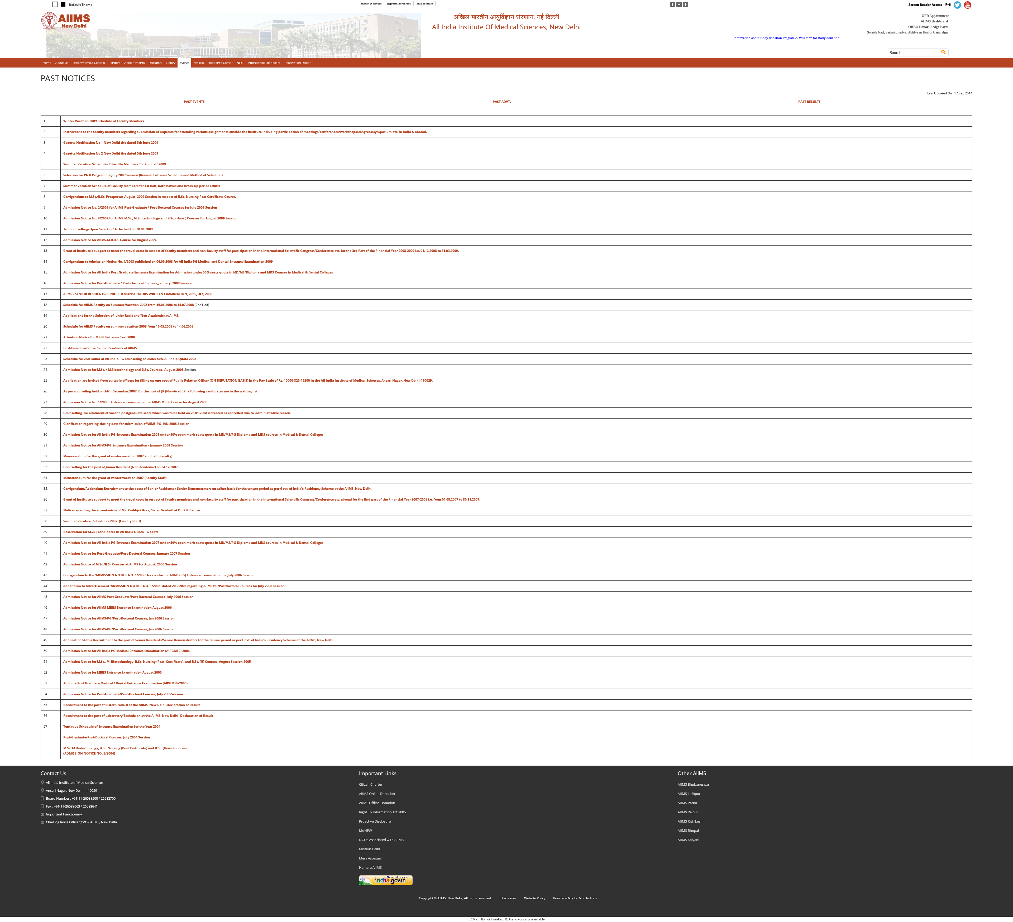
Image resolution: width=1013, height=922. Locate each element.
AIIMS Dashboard (934, 21)
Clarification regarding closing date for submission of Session (126, 423)
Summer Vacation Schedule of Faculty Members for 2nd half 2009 (114, 164)
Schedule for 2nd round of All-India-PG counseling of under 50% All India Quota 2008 (129, 359)
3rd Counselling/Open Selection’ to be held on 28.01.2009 (108, 229)
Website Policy (534, 898)
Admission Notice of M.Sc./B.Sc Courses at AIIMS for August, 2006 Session (120, 564)
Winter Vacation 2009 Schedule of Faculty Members (103, 121)
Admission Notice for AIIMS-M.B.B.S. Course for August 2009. (110, 240)
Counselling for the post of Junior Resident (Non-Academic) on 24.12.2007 (120, 467)
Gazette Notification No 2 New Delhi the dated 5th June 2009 (110, 153)
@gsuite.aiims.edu (399, 3)
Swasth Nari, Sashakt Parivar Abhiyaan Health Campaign (907, 32)
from (151, 304)
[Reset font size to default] (679, 4)
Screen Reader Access (925, 4)
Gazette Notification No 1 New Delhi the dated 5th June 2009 (110, 142)
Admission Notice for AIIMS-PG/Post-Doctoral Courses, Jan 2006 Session (119, 618)
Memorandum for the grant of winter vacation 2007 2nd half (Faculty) (117, 456)
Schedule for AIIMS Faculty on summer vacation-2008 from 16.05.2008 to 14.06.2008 (128, 326)
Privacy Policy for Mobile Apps (575, 898)
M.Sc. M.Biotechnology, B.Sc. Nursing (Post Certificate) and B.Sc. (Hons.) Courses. (125, 748)
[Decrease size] (685, 4)
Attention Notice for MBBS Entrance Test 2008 (99, 337)
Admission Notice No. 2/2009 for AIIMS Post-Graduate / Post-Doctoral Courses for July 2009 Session (140, 207)
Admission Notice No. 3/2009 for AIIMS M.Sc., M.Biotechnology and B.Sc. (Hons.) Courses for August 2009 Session (150, 218)
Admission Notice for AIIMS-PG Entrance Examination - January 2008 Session (123, 445)
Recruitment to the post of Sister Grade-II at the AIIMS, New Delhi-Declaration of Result (131, 705)
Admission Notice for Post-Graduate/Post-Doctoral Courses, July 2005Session (123, 694)
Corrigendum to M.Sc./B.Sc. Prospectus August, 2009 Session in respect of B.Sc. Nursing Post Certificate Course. (149, 196)
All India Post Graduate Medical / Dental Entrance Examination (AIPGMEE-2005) (125, 683)
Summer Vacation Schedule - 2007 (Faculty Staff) (102, 521)
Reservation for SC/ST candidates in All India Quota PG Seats (110, 532)
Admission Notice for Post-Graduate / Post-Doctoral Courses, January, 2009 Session (127, 283)
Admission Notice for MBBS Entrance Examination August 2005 (112, 672)
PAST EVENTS (194, 101)
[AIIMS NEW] (66, 20)
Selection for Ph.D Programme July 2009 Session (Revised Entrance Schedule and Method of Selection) (143, 175)
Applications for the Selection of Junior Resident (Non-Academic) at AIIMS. (121, 315)
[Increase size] (672, 4)
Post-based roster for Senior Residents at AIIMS (100, 348)
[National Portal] (386, 879)
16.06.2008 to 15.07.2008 (175, 304)
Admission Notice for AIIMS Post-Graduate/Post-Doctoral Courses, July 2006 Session (128, 596)
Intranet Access (371, 3)
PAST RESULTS (809, 101)
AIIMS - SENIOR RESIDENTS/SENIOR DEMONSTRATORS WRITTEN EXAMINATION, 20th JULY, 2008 (137, 294)
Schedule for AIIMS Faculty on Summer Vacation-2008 (105, 304)
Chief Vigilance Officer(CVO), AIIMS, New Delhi (81, 822)
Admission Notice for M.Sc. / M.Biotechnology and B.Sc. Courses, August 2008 (123, 369)
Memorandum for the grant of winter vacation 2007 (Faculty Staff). (115, 478)
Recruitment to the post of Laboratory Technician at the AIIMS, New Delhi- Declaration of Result (138, 715)
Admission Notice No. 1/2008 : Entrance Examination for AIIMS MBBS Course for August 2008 (135, 402)
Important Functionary (64, 814)
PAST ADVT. (502, 101)
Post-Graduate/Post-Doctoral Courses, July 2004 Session (106, 737)
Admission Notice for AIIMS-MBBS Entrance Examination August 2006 (117, 607)
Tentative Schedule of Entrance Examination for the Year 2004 (111, 726)
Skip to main (425, 3)
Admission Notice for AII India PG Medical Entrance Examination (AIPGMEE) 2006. (126, 651)
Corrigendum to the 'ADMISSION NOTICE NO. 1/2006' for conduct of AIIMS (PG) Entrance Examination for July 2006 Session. (159, 575)
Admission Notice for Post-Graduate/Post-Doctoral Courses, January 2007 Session (126, 553)
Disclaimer (508, 898)
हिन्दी (948, 4)
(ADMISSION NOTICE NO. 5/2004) (89, 753)
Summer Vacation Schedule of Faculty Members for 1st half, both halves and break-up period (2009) (141, 186)
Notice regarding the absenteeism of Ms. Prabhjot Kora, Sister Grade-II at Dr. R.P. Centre (131, 510)
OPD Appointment (935, 16)
